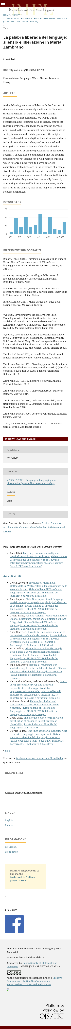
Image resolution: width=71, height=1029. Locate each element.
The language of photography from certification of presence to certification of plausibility (36, 721)
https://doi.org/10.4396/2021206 (26, 70)
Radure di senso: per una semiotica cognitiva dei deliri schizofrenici (33, 666)
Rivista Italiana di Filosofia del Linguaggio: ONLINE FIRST (33, 726)
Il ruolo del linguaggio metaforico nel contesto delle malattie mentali (37, 633)
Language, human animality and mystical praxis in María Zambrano (34, 554)
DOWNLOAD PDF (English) (22, 439)
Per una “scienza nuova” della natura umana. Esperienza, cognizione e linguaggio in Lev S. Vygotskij (38, 619)
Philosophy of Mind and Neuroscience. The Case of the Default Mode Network (34, 704)
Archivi (16, 14)
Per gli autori (11, 851)
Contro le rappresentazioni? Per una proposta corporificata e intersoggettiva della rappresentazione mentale (38, 686)
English (9, 820)
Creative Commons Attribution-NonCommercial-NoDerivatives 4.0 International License (34, 527)
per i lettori (11, 846)
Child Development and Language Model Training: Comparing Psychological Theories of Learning (38, 602)
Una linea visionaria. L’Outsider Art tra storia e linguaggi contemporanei (38, 732)
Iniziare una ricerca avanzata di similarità (39, 758)
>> (10, 750)
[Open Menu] (3, 3)
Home (6, 14)
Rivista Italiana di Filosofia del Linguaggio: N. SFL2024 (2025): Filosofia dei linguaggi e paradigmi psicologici (36, 592)
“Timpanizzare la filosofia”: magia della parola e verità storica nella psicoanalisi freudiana (36, 652)
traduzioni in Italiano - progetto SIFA (23, 879)
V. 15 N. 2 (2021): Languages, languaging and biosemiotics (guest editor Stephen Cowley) (35, 20)
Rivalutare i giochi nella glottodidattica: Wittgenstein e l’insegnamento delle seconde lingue (38, 586)
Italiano (9, 825)
